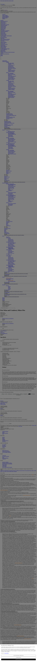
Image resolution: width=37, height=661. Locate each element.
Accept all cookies (18, 659)
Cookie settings (18, 657)
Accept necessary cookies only (18, 655)
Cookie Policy (6, 653)
